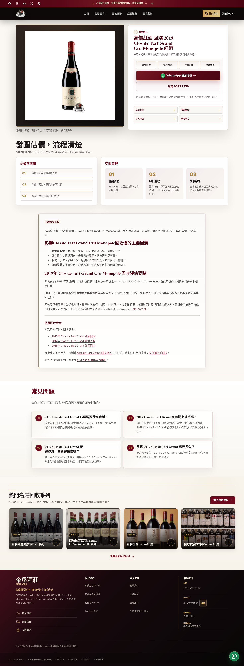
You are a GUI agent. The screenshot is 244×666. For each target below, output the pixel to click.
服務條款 (86, 659)
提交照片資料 (220, 500)
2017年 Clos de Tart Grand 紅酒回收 (73, 341)
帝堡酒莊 (20, 660)
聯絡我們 (134, 585)
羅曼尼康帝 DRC (93, 585)
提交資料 (213, 13)
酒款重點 (185, 110)
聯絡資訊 (99, 659)
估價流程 (140, 110)
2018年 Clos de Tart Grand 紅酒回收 (73, 336)
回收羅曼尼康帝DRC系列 (27, 544)
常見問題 (140, 118)
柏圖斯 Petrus (92, 602)
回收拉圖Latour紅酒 (139, 544)
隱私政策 (73, 659)
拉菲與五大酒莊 (92, 594)
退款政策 (60, 659)
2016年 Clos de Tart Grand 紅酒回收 (73, 345)
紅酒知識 (134, 602)
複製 (203, 603)
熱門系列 (185, 118)
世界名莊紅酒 (91, 611)
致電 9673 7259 (178, 86)
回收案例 (134, 594)
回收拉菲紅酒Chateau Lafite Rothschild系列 (83, 542)
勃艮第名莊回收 (158, 352)
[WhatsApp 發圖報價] (234, 656)
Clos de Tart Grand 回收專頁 (94, 352)
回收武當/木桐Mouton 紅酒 (201, 544)
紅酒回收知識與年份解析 (91, 360)
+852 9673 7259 (191, 588)
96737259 (139, 309)
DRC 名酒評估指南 (139, 611)
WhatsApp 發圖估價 (179, 75)
